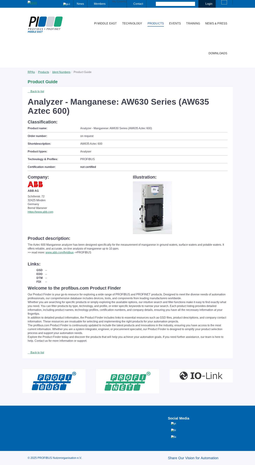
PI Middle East (105, 23)
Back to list (37, 91)
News (80, 3)
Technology (132, 23)
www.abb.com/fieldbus (60, 252)
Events (175, 23)
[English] (224, 2)
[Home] (87, 16)
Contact (138, 3)
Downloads (218, 53)
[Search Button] (153, 4)
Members (100, 3)
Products (156, 23)
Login (208, 3)
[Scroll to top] (250, 459)
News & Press (216, 23)
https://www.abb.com (40, 211)
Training (193, 23)
